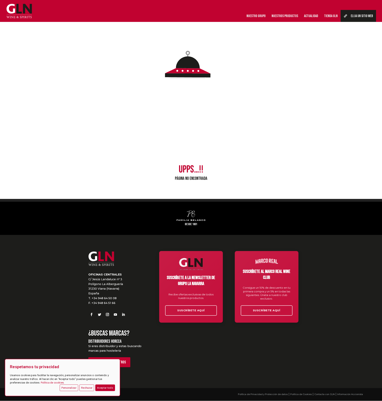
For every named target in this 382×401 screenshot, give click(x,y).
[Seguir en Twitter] (99, 314)
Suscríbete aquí (191, 310)
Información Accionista (350, 394)
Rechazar (86, 387)
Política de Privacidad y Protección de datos (263, 394)
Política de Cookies (301, 394)
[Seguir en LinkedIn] (123, 314)
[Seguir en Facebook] (91, 314)
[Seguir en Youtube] (115, 314)
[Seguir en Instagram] (107, 314)
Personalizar (68, 387)
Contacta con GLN (324, 394)
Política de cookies (52, 382)
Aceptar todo (105, 387)
